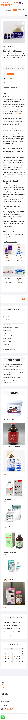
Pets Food (6, 344)
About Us (3, 696)
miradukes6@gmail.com (9, 709)
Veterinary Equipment (9, 349)
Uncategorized (7, 347)
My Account (3, 684)
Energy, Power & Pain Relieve (11, 327)
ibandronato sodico (10, 81)
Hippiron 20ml (13, 635)
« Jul (4, 666)
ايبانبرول (13, 82)
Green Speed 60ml (17, 622)
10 (5, 656)
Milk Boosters (7, 341)
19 (11, 659)
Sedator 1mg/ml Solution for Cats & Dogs (14, 369)
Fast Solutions (7, 330)
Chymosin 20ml (17, 113)
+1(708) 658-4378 (10, 708)
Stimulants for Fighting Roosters (12, 377)
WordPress (17, 717)
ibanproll (17, 81)
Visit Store (3, 699)
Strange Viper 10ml (16, 625)
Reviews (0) (14, 87)
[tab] (6, 87)
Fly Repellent (7, 333)
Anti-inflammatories (9, 313)
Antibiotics (6, 316)
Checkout (3, 690)
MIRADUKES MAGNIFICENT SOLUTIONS (14, 3)
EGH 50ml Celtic (20, 176)
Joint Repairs (11, 78)
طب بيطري (8, 82)
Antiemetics (7, 319)
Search (15, 10)
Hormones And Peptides (10, 336)
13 (14, 656)
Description (6, 87)
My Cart (2, 687)
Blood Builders (7, 324)
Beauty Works (7, 322)
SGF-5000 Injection (15, 628)
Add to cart (10, 73)
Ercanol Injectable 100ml (15, 631)
